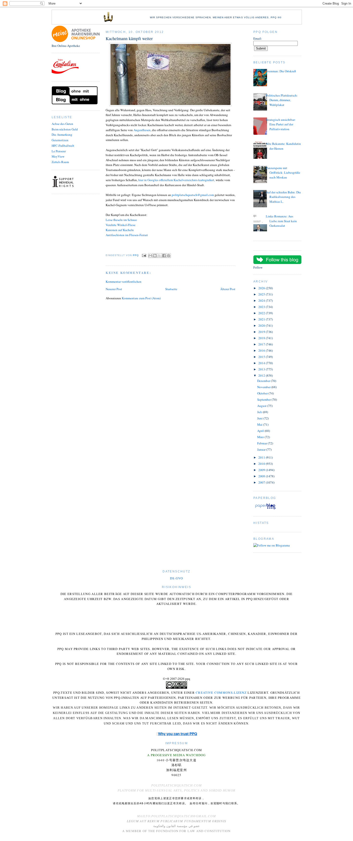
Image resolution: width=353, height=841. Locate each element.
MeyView (58, 156)
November (264, 387)
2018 (262, 338)
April (261, 431)
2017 (262, 344)
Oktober (262, 393)
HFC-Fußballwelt (63, 145)
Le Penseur (59, 151)
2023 (262, 307)
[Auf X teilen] (159, 255)
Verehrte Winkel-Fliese (120, 225)
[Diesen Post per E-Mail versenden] (150, 255)
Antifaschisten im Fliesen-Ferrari (127, 235)
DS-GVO (176, 578)
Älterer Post (227, 289)
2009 (262, 470)
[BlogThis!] (154, 255)
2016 (262, 350)
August (262, 406)
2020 (262, 325)
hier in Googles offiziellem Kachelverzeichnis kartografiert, (176, 180)
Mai (260, 424)
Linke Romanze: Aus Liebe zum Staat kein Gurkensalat (281, 221)
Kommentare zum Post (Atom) (141, 298)
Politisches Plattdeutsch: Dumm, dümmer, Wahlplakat (282, 100)
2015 (262, 357)
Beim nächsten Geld (65, 129)
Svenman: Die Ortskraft (281, 71)
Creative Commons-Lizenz (221, 692)
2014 (262, 363)
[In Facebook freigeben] (164, 255)
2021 (262, 319)
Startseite (171, 289)
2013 (262, 369)
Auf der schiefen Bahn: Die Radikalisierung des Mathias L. (283, 197)
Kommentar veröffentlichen (123, 281)
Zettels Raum (60, 162)
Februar (262, 443)
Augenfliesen (142, 130)
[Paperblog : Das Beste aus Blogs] (265, 509)
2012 (262, 375)
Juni (260, 418)
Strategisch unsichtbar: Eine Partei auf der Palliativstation (281, 124)
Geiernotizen (60, 140)
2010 (262, 463)
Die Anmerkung (62, 134)
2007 (262, 482)
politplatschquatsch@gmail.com (193, 195)
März (261, 437)
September (264, 399)
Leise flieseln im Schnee (121, 220)
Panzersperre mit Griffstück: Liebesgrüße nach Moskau (283, 172)
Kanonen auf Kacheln (120, 230)
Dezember (264, 381)
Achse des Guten (62, 124)
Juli (260, 412)
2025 (262, 294)
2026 (262, 288)
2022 (262, 313)
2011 (262, 457)
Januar (261, 449)
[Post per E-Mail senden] (144, 255)
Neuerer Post (114, 289)
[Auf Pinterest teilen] (168, 255)
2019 (262, 332)
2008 (262, 476)
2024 (262, 300)
